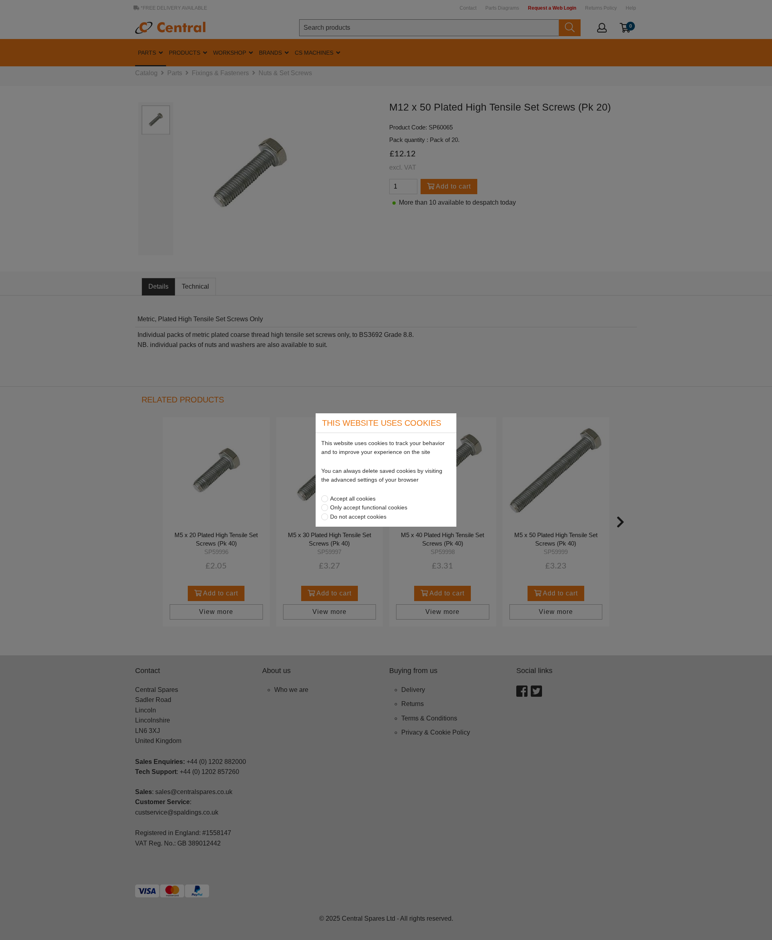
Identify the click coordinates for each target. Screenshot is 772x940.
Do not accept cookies (358, 516)
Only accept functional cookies (368, 507)
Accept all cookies (353, 498)
